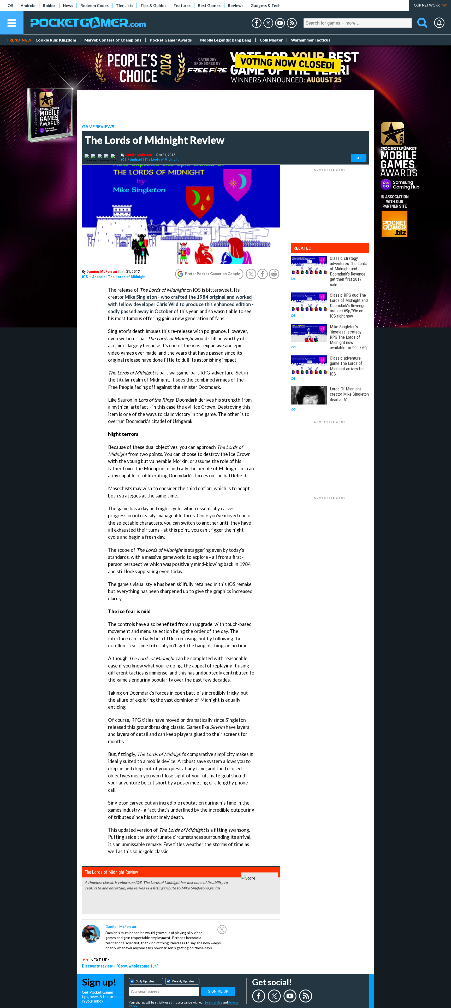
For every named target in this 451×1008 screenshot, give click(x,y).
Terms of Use (213, 1002)
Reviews (235, 5)
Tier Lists (124, 5)
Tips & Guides (153, 5)
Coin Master (271, 40)
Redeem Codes (94, 5)
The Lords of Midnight (162, 159)
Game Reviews (98, 126)
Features (182, 5)
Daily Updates (145, 981)
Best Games (209, 5)
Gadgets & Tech (266, 5)
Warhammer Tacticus (310, 40)
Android (28, 5)
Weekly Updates (183, 981)
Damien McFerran (138, 155)
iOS (10, 5)
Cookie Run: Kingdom (55, 40)
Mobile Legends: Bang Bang (225, 40)
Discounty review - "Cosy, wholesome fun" (120, 966)
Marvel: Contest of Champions (112, 40)
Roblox (49, 5)
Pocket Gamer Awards (171, 40)
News (68, 5)
